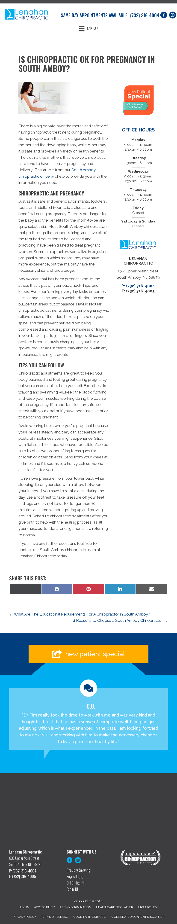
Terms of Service (55, 916)
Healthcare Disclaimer (114, 907)
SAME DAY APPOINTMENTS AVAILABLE (94, 15)
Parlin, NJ (72, 889)
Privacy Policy (24, 916)
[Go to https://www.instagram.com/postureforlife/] (78, 861)
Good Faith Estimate (90, 916)
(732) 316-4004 (144, 15)
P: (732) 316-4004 (138, 286)
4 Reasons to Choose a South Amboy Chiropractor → (120, 620)
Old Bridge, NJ (76, 883)
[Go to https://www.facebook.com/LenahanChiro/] (70, 861)
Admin (24, 907)
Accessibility (44, 907)
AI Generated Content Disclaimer (138, 916)
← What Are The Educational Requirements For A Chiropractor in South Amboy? (79, 614)
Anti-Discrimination (75, 907)
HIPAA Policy (148, 907)
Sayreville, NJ (75, 876)
